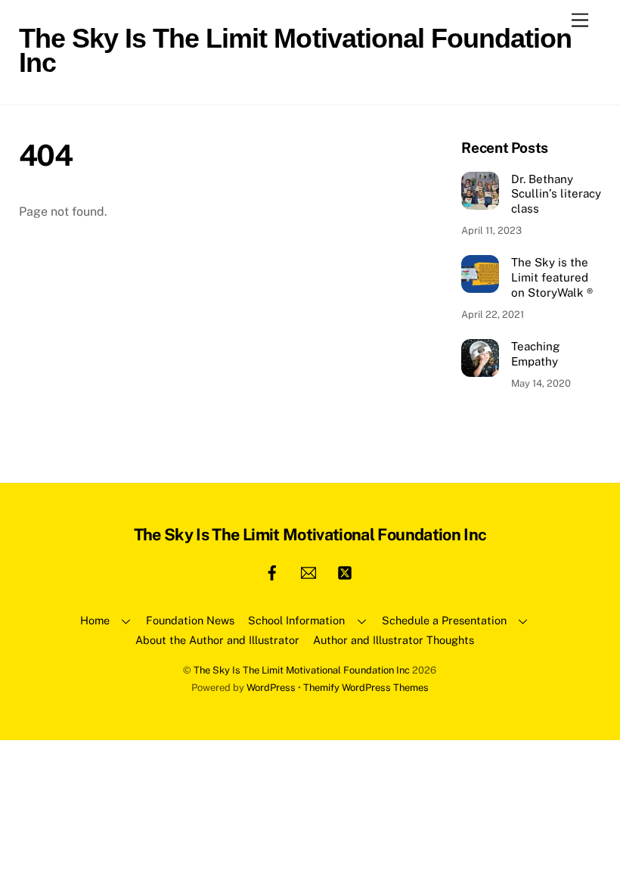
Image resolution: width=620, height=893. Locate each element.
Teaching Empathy (535, 354)
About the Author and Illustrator (217, 639)
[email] (308, 571)
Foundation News (190, 620)
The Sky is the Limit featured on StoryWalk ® (552, 277)
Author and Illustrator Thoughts (393, 639)
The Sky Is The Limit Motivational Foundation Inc (302, 670)
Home (95, 620)
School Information (296, 620)
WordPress (271, 687)
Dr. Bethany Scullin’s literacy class (556, 194)
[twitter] (345, 571)
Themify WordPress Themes (366, 687)
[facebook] (272, 571)
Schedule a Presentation (444, 620)
